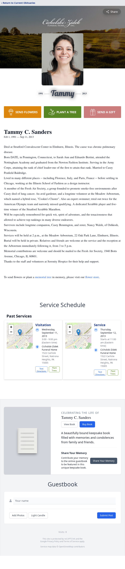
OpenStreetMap (66, 546)
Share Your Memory (103, 460)
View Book (69, 424)
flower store (92, 277)
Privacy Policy (53, 541)
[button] (20, 332)
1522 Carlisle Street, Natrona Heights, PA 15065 (50, 357)
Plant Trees (54, 369)
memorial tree (43, 277)
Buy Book (87, 424)
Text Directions (41, 369)
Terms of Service (71, 541)
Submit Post (106, 515)
